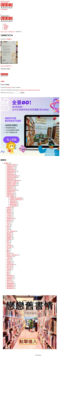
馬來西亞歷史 (10, 187)
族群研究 (9, 207)
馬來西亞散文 (10, 168)
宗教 (8, 228)
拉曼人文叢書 (10, 196)
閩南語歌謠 (10, 275)
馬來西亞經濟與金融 (12, 175)
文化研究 (9, 213)
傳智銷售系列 (10, 286)
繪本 (8, 250)
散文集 (8, 221)
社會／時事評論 (11, 231)
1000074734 (6, 66)
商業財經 (9, 239)
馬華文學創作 (10, 264)
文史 (8, 223)
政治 (8, 229)
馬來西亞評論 (10, 172)
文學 (8, 225)
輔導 (8, 251)
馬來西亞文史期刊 (11, 183)
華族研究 (9, 212)
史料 (8, 270)
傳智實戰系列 (10, 285)
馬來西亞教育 (10, 179)
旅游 (8, 240)
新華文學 (9, 280)
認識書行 (6, 27)
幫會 (8, 272)
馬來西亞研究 (10, 169)
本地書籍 (6, 25)
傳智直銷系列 (10, 288)
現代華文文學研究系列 (16, 199)
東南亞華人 (10, 256)
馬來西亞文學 (10, 166)
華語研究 (9, 210)
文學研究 (9, 209)
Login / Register (4, 2)
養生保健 (9, 232)
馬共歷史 (9, 220)
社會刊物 (9, 245)
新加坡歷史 (10, 278)
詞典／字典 (10, 281)
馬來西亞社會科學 (11, 177)
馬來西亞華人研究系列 (16, 198)
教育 (8, 226)
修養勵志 (9, 237)
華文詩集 (9, 266)
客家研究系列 (13, 204)
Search (22, 92)
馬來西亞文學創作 (11, 164)
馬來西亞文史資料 (11, 182)
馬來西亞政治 (10, 174)
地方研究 (9, 217)
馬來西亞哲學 (10, 191)
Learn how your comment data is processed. (29, 90)
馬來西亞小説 (10, 193)
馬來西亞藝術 (10, 194)
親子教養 (9, 236)
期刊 (8, 242)
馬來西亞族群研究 (11, 171)
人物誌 (8, 258)
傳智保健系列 (10, 283)
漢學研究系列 (13, 202)
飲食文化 (9, 234)
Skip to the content (5, 1)
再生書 (5, 29)
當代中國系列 (13, 206)
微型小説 (9, 267)
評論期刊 (9, 269)
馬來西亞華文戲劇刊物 (13, 180)
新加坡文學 (10, 277)
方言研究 (9, 215)
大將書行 (8, 39)
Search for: (3, 92)
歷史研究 (9, 253)
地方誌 (8, 259)
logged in (9, 87)
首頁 (5, 24)
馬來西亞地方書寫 (11, 190)
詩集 (8, 248)
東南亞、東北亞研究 (12, 255)
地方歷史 (9, 261)
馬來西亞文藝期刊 (11, 185)
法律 (8, 244)
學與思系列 (13, 201)
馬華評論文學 (10, 218)
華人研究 (9, 247)
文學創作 (9, 263)
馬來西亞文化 (10, 188)
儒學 (8, 274)
